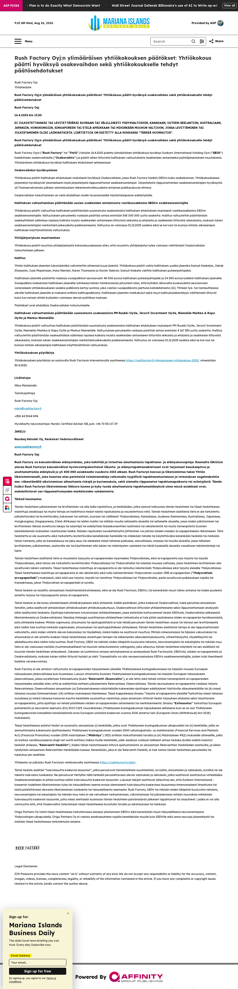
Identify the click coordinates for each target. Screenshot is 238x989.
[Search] (193, 41)
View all (229, 5)
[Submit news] (7, 481)
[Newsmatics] (7, 507)
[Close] (68, 913)
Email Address (20, 955)
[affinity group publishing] (7, 498)
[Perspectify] (7, 490)
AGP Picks (11, 5)
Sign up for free (37, 971)
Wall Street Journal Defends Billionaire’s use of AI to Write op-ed (164, 5)
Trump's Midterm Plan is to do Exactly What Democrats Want (50, 5)
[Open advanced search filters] (202, 41)
